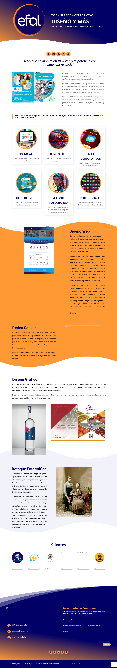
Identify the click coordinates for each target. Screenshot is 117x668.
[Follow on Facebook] (48, 54)
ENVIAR (106, 644)
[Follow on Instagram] (53, 54)
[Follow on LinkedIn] (58, 54)
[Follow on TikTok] (68, 54)
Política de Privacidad (79, 664)
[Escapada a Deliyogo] (82, 327)
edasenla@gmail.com (20, 631)
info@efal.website (19, 637)
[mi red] (39, 273)
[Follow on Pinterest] (63, 54)
